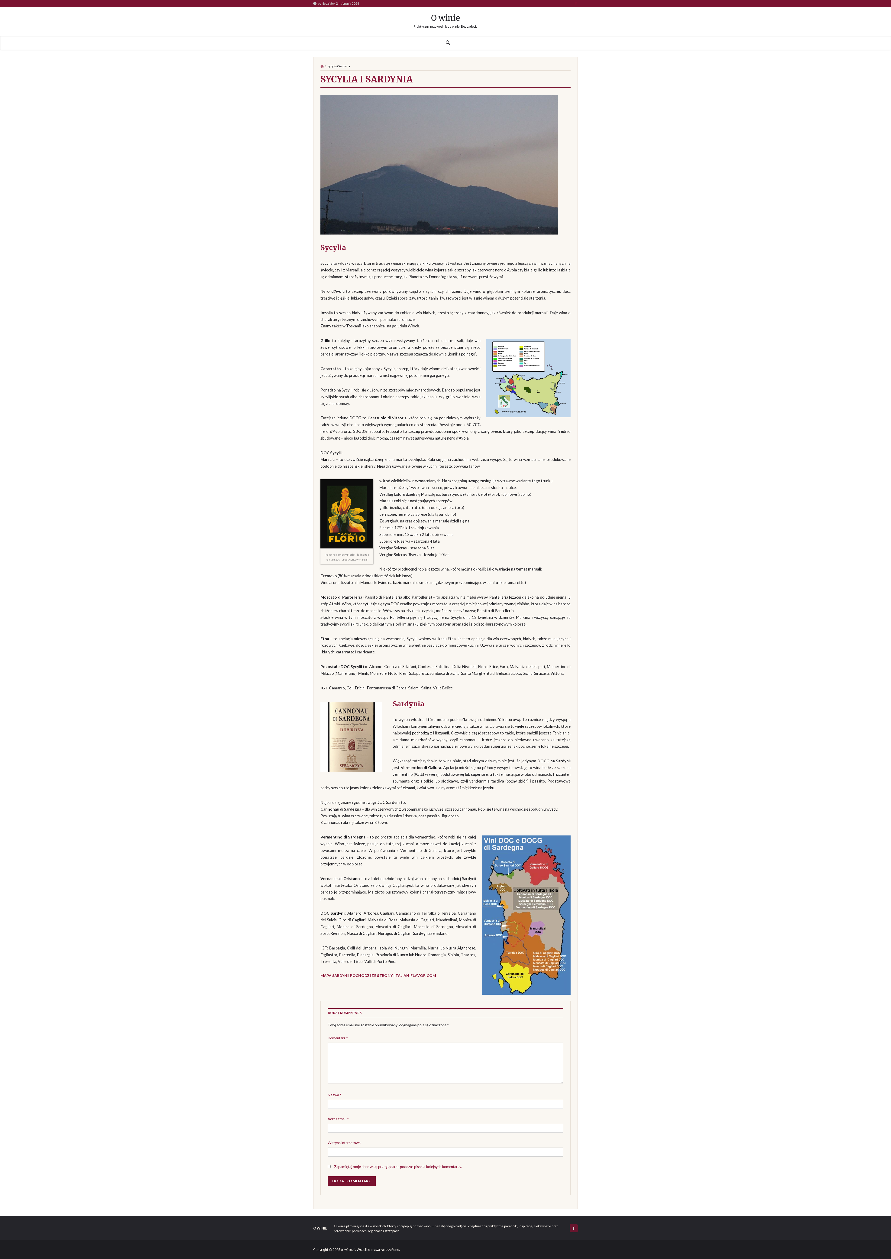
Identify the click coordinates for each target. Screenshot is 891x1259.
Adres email (338, 1118)
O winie (445, 18)
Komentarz (338, 1038)
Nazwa (334, 1095)
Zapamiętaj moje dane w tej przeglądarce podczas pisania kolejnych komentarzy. (398, 1166)
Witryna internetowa (344, 1142)
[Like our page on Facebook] (576, 3)
